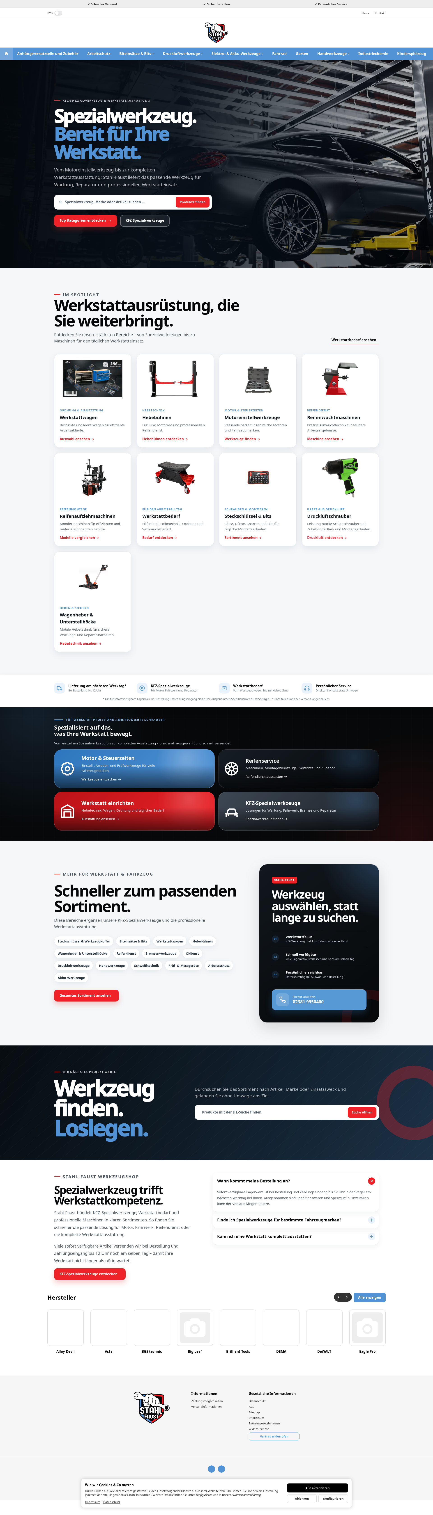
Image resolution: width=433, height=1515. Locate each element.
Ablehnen (302, 1499)
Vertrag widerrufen (274, 1436)
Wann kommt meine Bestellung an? (253, 1181)
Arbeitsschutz (219, 965)
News (365, 13)
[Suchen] (345, 32)
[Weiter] (347, 1297)
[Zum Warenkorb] (381, 32)
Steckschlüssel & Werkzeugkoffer (84, 941)
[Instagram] (59, 32)
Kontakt (380, 13)
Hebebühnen (203, 941)
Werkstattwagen (170, 941)
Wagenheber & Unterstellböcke (82, 953)
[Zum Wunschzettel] (369, 32)
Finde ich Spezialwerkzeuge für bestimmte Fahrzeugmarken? (279, 1220)
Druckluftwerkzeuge (74, 965)
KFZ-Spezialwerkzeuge (145, 220)
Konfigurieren (333, 1499)
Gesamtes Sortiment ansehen (85, 995)
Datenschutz (111, 1502)
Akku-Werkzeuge (71, 978)
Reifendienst (126, 953)
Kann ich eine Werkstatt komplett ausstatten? (264, 1236)
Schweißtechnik (146, 965)
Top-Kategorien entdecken (83, 220)
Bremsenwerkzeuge (160, 953)
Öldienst (192, 953)
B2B (50, 13)
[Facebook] (50, 32)
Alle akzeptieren (317, 1488)
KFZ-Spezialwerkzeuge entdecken (88, 1274)
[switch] (58, 13)
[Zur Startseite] (216, 33)
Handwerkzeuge (112, 965)
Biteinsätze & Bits (133, 941)
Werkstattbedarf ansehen (354, 340)
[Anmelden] (357, 32)
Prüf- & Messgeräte (183, 965)
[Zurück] (338, 1297)
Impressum (92, 1502)
